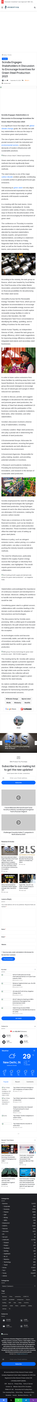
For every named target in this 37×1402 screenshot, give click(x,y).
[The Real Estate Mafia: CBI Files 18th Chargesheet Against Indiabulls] (9, 1172)
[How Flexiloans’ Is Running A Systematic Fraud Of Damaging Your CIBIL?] (9, 1148)
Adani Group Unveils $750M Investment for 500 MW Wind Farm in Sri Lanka (24, 1009)
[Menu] (2, 8)
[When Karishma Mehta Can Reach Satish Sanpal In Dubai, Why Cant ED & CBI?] (9, 878)
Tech (3, 1270)
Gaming (6, 1251)
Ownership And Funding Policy (23, 1389)
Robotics (6, 1259)
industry (18, 703)
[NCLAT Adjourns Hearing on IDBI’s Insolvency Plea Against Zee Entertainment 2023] (6, 1001)
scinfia (28, 703)
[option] (18, 743)
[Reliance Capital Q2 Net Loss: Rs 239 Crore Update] (6, 985)
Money (6, 1217)
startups (4, 1308)
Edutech (6, 1242)
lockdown (4, 1305)
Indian (19, 1302)
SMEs (5, 1220)
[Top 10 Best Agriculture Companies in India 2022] (7, 1101)
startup (30, 1305)
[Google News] (11, 709)
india (9, 703)
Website (3, 944)
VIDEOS (4, 1276)
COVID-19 (25, 1296)
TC (9, 1308)
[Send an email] (7, 80)
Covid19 (4, 1299)
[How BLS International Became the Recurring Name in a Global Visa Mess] (27, 850)
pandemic (23, 1305)
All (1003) (19, 1018)
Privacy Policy (18, 1383)
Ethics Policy (19, 1392)
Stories (4, 1267)
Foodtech (6, 1248)
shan (5, 80)
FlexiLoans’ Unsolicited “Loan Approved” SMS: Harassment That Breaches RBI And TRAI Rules (26, 1159)
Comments (30, 1082)
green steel (18, 188)
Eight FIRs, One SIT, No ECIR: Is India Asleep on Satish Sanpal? (26, 886)
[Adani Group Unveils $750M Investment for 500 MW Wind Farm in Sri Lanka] (6, 1010)
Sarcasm (5, 1237)
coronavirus (18, 1296)
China (10, 1296)
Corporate (7, 1206)
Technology (7, 1262)
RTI (3, 1234)
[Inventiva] (11, 7)
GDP (5, 1214)
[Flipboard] (26, 709)
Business (5, 1203)
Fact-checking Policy (8, 1392)
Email (3, 937)
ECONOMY (12, 1299)
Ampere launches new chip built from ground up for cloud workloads (23, 1109)
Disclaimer (8, 1395)
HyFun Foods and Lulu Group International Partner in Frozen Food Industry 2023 (24, 976)
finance (28, 1299)
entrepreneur (20, 1299)
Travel (5, 1265)
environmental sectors (9, 145)
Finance (6, 1212)
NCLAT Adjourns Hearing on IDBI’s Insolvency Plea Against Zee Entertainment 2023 (23, 1001)
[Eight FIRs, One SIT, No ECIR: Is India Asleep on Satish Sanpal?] (27, 878)
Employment (6, 1223)
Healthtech (7, 1253)
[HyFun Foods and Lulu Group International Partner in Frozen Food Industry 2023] (6, 977)
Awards (15, 1395)
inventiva (26, 1302)
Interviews (5, 1231)
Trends (9, 55)
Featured (5, 1228)
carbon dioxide (7, 177)
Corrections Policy (29, 1392)
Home (5, 55)
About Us (10, 1383)
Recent (17, 1082)
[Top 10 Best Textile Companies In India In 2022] (7, 1118)
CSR (5, 1383)
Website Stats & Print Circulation (22, 1386)
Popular (6, 1082)
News (16, 1305)
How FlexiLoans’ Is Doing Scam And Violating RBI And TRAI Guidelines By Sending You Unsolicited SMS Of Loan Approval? (27, 1182)
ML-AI (5, 1256)
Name (3, 929)
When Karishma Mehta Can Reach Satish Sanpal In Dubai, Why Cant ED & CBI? (9, 887)
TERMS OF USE (9, 1389)
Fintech (6, 1245)
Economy (6, 1209)
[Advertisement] (18, 32)
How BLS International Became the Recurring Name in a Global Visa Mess (26, 859)
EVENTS (4, 1226)
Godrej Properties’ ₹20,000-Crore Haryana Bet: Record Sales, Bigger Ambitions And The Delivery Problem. (17, 747)
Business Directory (23, 1395)
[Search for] (35, 8)
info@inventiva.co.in (22, 1354)
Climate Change (12, 699)
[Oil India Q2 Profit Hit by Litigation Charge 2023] (6, 993)
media (11, 1305)
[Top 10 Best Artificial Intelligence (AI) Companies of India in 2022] (7, 1091)
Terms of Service (28, 1383)
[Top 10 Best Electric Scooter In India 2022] (7, 1126)
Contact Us (9, 1386)
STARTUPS (5, 1239)
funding (4, 1302)
